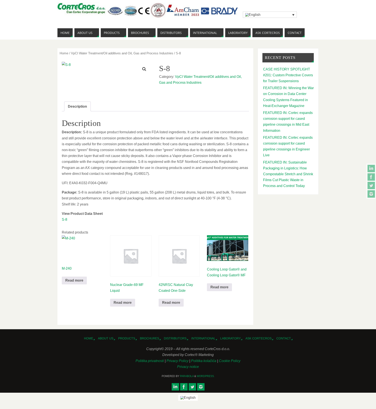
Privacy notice (188, 367)
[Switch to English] (188, 398)
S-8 (64, 219)
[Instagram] (371, 194)
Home (64, 53)
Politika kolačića (204, 361)
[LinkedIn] (371, 168)
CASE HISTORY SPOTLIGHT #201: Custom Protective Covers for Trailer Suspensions (288, 75)
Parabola (187, 376)
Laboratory (230, 338)
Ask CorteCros (258, 338)
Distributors (175, 338)
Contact (283, 338)
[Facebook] (371, 177)
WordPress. (206, 376)
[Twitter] (371, 185)
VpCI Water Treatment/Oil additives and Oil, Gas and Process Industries (122, 53)
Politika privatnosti (150, 361)
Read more (74, 280)
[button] (144, 69)
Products (126, 338)
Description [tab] (77, 106)
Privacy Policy (177, 361)
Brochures (149, 338)
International (203, 338)
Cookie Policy (229, 361)
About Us (105, 338)
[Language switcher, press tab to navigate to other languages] (270, 15)
